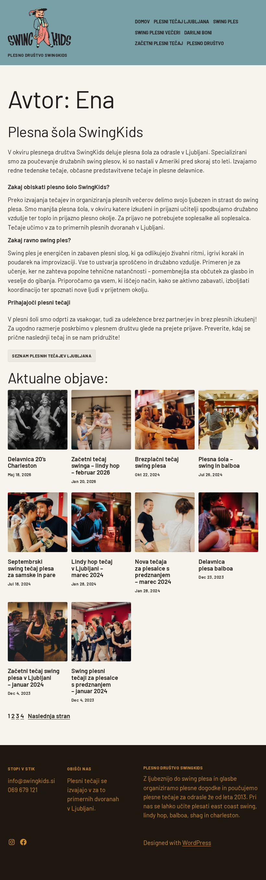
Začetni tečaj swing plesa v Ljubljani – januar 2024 (33, 678)
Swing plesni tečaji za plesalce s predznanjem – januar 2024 (94, 681)
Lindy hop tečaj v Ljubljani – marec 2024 (92, 568)
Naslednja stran (49, 715)
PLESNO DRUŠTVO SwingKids (37, 55)
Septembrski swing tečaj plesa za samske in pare (31, 568)
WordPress (196, 842)
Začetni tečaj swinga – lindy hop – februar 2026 (95, 466)
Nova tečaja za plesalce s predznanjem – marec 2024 (153, 571)
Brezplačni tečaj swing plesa (157, 462)
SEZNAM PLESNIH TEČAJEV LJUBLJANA (51, 355)
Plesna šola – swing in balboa (219, 462)
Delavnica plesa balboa (216, 565)
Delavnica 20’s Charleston (27, 462)
